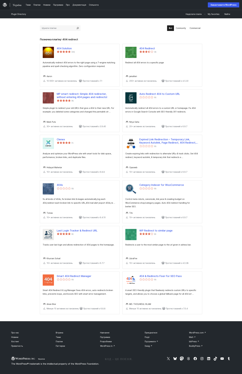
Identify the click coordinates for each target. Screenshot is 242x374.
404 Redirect (147, 48)
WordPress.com (197, 332)
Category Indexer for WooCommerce (161, 184)
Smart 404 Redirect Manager (74, 276)
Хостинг (15, 341)
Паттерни (60, 346)
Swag (148, 346)
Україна (41, 359)
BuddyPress (196, 346)
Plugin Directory (18, 14)
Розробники (106, 341)
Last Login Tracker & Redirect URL (77, 230)
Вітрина (59, 332)
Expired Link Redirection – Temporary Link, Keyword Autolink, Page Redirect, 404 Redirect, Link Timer (167, 141)
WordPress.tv (107, 346)
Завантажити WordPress (223, 5)
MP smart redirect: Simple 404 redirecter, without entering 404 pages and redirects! (82, 95)
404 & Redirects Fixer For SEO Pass (160, 276)
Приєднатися (151, 332)
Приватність (17, 346)
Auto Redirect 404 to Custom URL (159, 93)
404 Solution (64, 48)
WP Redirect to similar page (156, 230)
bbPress (194, 341)
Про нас (15, 332)
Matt (192, 337)
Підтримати (151, 341)
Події (147, 337)
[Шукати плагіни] (78, 28)
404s (60, 184)
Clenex (61, 139)
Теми (58, 337)
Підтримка (105, 337)
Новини (14, 337)
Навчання (104, 332)
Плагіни (59, 341)
